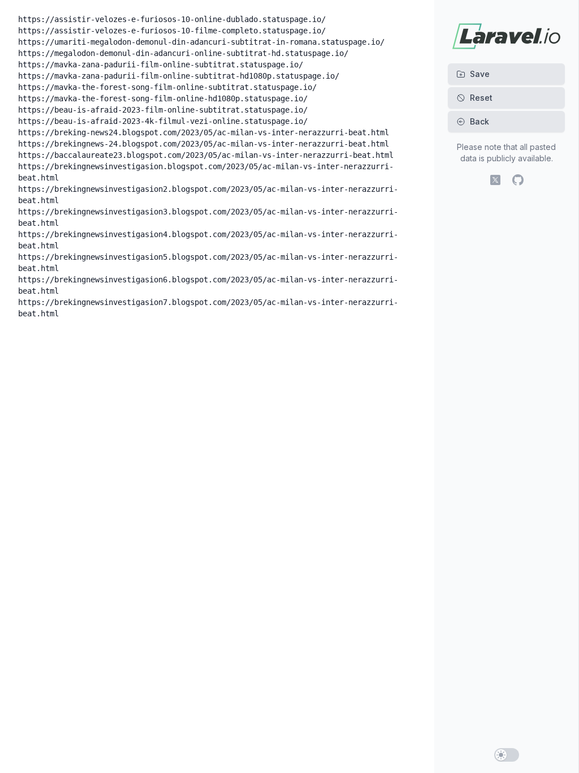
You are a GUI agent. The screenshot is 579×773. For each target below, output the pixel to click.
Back (479, 121)
